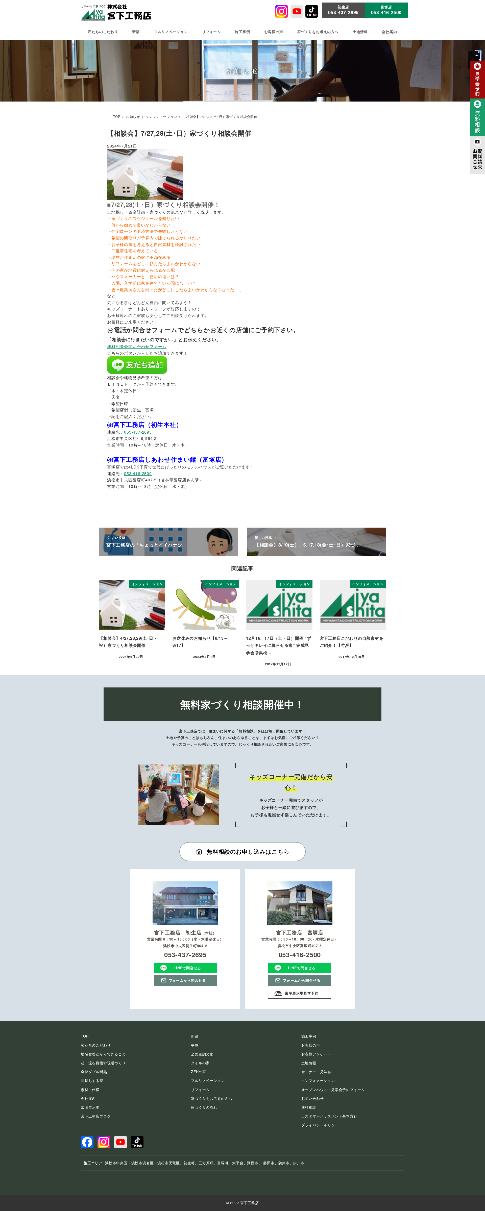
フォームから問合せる (187, 980)
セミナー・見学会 (316, 1071)
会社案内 (88, 1098)
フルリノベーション (208, 1080)
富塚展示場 (90, 1107)
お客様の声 (310, 1045)
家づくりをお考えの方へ (211, 1098)
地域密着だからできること (103, 1053)
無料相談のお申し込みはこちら (248, 851)
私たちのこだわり (96, 1045)
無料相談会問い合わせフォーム (136, 346)
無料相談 (308, 1107)
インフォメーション (318, 1080)
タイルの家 (200, 1062)
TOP (84, 1036)
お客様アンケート (316, 1053)
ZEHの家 (198, 1071)
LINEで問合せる (187, 967)
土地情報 (308, 1062)
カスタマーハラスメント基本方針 (329, 1116)
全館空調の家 (202, 1053)
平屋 (195, 1045)
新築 (195, 1036)
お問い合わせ (312, 1098)
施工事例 (308, 1036)
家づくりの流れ (204, 1107)
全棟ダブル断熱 (94, 1071)
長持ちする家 (92, 1080)
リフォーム (200, 1089)
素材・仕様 (90, 1089)
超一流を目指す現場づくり (103, 1062)
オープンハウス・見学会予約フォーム (333, 1089)
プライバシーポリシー (320, 1124)
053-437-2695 (138, 432)
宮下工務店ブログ (96, 1116)
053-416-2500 (138, 473)
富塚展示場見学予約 (302, 993)
